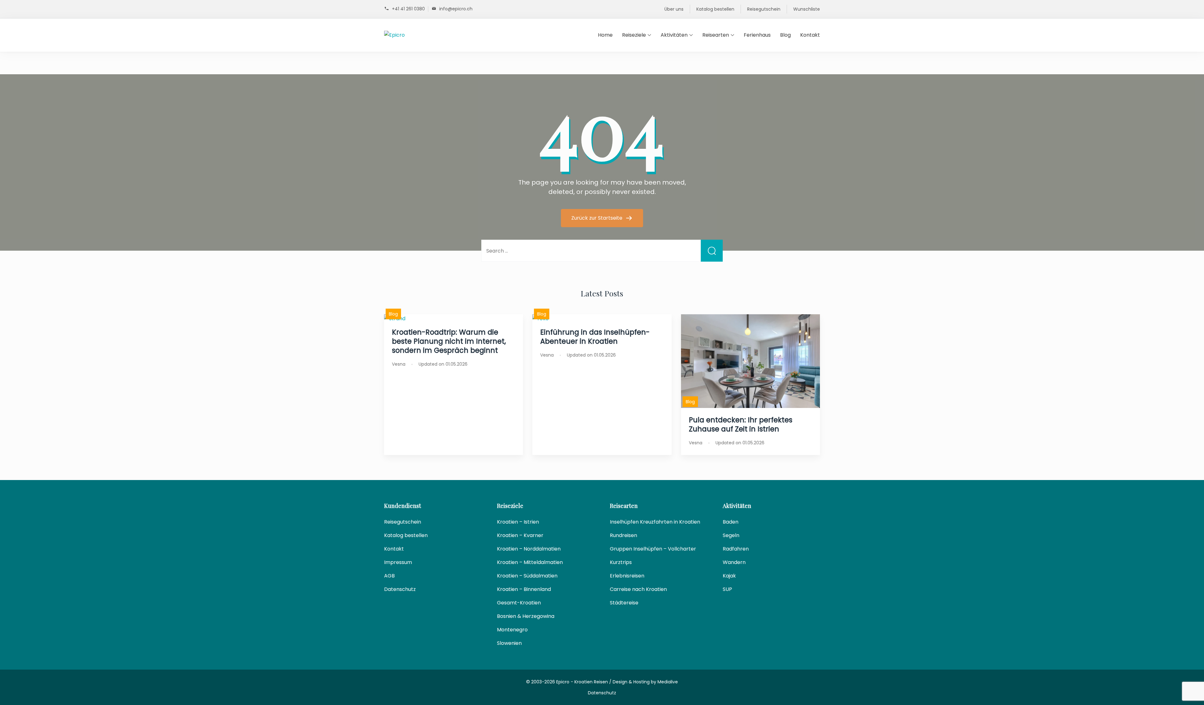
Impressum (398, 562)
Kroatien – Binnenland (524, 589)
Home (605, 35)
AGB (389, 575)
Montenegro (512, 629)
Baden (730, 521)
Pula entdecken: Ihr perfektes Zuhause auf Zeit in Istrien (740, 424)
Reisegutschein (763, 9)
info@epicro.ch (456, 8)
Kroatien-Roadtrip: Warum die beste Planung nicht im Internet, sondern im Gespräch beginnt (449, 341)
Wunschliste (806, 9)
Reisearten (715, 35)
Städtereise (624, 602)
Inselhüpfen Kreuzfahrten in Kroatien (655, 521)
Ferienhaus (757, 35)
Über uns (674, 9)
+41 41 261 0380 (408, 8)
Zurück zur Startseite (597, 218)
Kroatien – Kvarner (520, 535)
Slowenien (509, 643)
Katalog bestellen (715, 9)
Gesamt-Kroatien (519, 602)
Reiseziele (634, 35)
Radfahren (736, 548)
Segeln (731, 535)
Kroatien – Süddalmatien (527, 575)
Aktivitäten (674, 35)
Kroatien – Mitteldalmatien (530, 562)
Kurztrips (621, 562)
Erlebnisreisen (627, 575)
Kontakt (810, 35)
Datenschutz (400, 589)
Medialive (667, 682)
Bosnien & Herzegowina (525, 616)
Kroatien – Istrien (518, 521)
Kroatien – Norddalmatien (529, 548)
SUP (727, 589)
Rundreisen (623, 535)
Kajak (729, 575)
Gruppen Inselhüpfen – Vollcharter (653, 548)
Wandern (734, 562)
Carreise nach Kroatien (638, 589)
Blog (785, 35)
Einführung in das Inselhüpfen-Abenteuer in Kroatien (595, 336)
